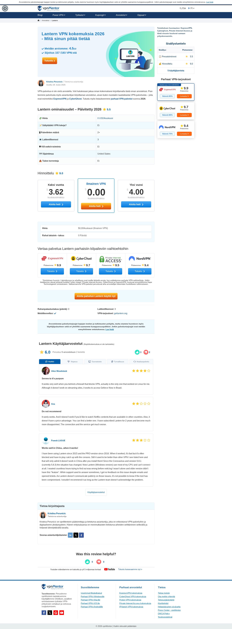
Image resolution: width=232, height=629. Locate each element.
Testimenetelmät (165, 617)
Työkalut (79, 15)
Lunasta (183, 96)
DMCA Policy (164, 613)
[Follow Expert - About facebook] (81, 535)
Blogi (40, 15)
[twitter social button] (50, 612)
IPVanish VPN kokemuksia (131, 607)
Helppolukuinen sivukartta (169, 607)
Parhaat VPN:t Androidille (92, 607)
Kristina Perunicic (54, 82)
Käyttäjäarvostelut (96, 492)
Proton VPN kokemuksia (130, 600)
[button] (5, 8)
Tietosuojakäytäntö (166, 600)
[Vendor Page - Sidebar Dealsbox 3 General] (175, 129)
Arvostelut (120, 15)
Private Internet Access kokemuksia (135, 603)
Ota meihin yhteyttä (166, 596)
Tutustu (49, 60)
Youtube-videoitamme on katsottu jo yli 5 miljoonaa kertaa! (75, 569)
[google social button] (55, 612)
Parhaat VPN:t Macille (90, 600)
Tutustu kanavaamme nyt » (130, 569)
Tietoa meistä (164, 593)
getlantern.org (120, 313)
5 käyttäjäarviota (176, 70)
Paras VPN (58, 15)
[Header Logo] (48, 8)
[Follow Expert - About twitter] (75, 535)
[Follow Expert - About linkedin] (70, 535)
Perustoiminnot (169, 56)
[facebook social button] (44, 612)
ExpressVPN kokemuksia (130, 593)
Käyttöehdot (163, 603)
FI (191, 8)
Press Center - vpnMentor (169, 610)
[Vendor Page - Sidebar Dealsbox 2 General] (175, 110)
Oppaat (140, 15)
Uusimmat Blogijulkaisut (91, 593)
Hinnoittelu (167, 64)
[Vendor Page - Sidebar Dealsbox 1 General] (175, 92)
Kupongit (99, 15)
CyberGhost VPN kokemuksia (132, 596)
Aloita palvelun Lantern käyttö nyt (96, 296)
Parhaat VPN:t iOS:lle (90, 603)
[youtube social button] (61, 612)
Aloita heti (95, 206)
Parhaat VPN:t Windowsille (92, 596)
